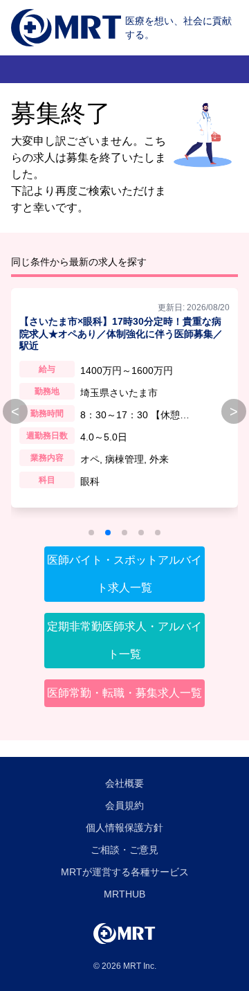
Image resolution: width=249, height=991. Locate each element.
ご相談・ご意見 (124, 849)
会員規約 (124, 805)
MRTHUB (124, 894)
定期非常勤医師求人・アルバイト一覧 (124, 640)
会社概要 (124, 783)
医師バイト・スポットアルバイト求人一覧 (124, 573)
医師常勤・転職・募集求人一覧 (124, 693)
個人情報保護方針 (124, 827)
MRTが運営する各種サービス (125, 871)
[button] (91, 532)
